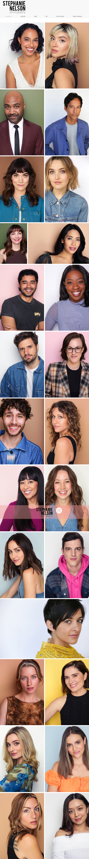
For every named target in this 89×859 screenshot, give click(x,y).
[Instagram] (59, 510)
